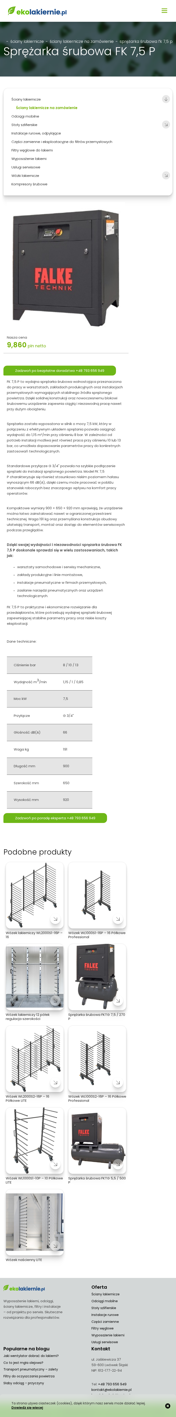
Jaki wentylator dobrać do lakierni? (31, 1356)
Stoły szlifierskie (103, 1308)
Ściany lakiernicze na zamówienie (82, 41)
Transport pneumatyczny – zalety (30, 1369)
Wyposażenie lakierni (107, 1335)
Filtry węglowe (102, 1328)
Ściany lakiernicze (27, 41)
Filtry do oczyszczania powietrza (29, 1376)
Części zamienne (105, 1321)
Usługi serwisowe (104, 1342)
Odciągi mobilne (104, 1301)
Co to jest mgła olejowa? (23, 1362)
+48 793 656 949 (112, 1384)
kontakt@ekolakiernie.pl (111, 1389)
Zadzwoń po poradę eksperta (55, 818)
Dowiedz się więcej (27, 1408)
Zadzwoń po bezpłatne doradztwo (59, 370)
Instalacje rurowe (105, 1315)
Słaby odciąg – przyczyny (23, 1383)
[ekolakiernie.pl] (37, 11)
